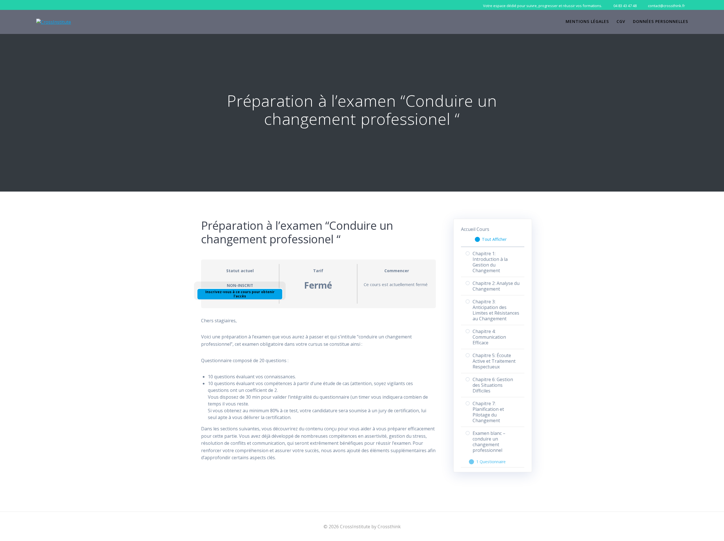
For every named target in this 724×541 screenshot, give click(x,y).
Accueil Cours (475, 229)
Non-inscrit (240, 285)
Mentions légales (587, 21)
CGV (621, 21)
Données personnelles (660, 21)
